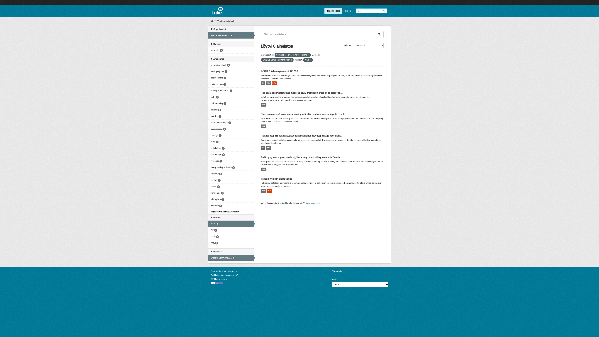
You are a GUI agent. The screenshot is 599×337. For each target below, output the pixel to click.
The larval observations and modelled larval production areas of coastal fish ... (302, 93)
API (285, 203)
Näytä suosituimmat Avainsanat (225, 211)
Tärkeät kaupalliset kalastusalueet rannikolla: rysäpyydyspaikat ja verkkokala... (301, 135)
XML (274, 83)
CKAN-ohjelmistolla (337, 274)
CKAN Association (219, 279)
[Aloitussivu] (212, 21)
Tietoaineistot (333, 11)
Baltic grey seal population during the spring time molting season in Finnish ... (301, 157)
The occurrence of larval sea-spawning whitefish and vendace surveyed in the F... (303, 114)
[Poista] (308, 55)
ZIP (263, 83)
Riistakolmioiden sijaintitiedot (276, 179)
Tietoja (348, 11)
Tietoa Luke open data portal (224, 271)
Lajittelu (347, 45)
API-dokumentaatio (311, 203)
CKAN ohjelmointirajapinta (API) (225, 275)
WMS (268, 83)
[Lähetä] (384, 10)
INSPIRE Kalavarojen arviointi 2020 (279, 71)
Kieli (334, 279)
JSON (269, 190)
